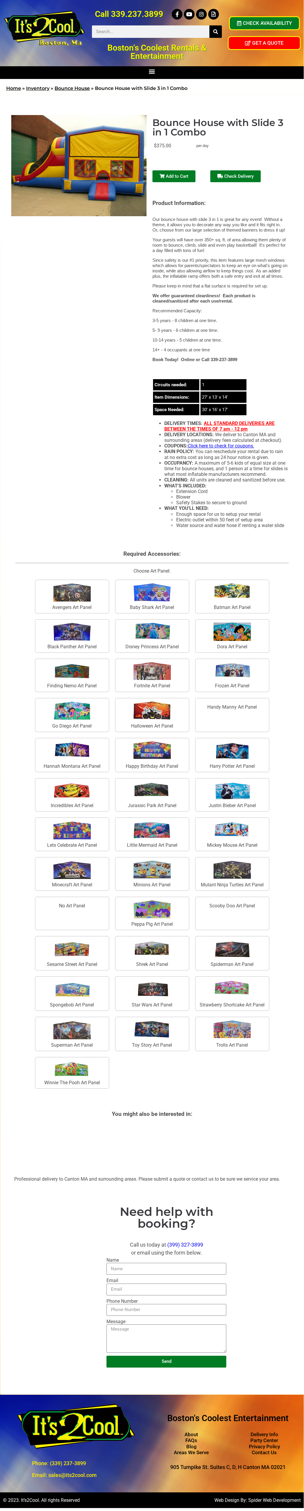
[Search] (215, 31)
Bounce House (72, 88)
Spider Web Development (274, 1500)
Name (112, 1260)
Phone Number (122, 1301)
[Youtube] (189, 14)
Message (115, 1321)
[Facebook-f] (177, 14)
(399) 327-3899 (185, 1245)
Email (112, 1280)
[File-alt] (213, 14)
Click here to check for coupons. (221, 446)
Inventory (38, 88)
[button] (152, 71)
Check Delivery (238, 176)
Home (13, 88)
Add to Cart (176, 176)
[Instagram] (201, 14)
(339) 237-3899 (68, 1463)
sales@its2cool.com (72, 1475)
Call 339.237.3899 (129, 14)
